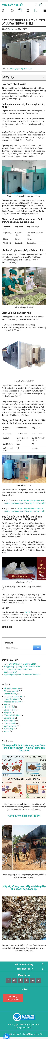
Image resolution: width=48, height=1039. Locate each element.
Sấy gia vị (7, 713)
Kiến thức (27, 69)
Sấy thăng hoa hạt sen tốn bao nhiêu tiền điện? (22, 675)
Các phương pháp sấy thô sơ (24, 815)
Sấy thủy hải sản (10, 726)
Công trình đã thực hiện (13, 696)
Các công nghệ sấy (16, 69)
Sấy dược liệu (9, 710)
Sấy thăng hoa (9, 721)
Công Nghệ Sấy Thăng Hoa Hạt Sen (18, 669)
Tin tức (7, 731)
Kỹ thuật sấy (9, 707)
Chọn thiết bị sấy (10, 694)
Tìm (37, 648)
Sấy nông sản (9, 718)
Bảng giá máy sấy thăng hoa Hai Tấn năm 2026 (22, 667)
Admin (11, 29)
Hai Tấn (27, 612)
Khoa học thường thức (13, 702)
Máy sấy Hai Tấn (12, 4)
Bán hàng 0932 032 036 (13, 998)
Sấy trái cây (8, 729)
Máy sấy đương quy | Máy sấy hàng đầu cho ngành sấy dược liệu (24, 887)
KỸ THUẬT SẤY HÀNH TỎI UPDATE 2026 (20, 664)
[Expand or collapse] (43, 77)
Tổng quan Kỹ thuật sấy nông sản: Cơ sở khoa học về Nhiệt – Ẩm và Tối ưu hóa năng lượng (24, 748)
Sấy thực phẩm (10, 723)
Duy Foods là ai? (10, 672)
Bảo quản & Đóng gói (12, 688)
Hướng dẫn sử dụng (11, 699)
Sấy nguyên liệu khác (12, 715)
